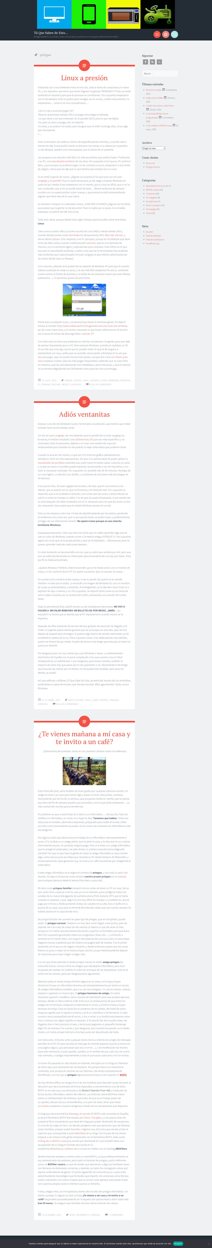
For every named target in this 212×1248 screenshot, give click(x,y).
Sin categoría (152, 197)
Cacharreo (150, 193)
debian (68, 380)
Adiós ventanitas (84, 414)
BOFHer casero (152, 189)
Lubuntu (91, 243)
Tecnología (151, 209)
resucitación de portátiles (51, 462)
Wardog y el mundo (79, 1113)
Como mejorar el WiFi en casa (159, 125)
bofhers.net (70, 1148)
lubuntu (94, 380)
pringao (46, 384)
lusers (45, 1106)
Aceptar (178, 1243)
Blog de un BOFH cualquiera (55, 1141)
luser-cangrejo (56, 435)
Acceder (149, 231)
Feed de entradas (153, 235)
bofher (79, 700)
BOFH (71, 700)
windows (76, 384)
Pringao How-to (153, 167)
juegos (77, 380)
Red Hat (109, 235)
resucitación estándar (63, 161)
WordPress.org (152, 243)
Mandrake (74, 235)
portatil (104, 700)
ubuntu (65, 384)
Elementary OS (85, 439)
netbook (125, 380)
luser (104, 380)
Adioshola (80, 1133)
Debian (56, 239)
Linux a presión (84, 77)
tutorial (122, 876)
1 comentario (116, 1215)
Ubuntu (119, 235)
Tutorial (149, 213)
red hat (56, 384)
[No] (208, 1243)
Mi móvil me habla (154, 90)
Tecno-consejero (153, 205)
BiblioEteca (56, 1148)
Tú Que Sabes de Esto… (51, 33)
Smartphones (152, 201)
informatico (83, 1215)
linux (86, 380)
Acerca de (150, 163)
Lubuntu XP (87, 333)
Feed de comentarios (155, 239)
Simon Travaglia (92, 1117)
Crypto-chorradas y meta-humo (160, 105)
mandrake (113, 380)
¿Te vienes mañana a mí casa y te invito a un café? (84, 737)
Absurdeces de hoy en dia (157, 185)
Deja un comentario (101, 384)
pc (39, 384)
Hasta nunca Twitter (154, 97)
